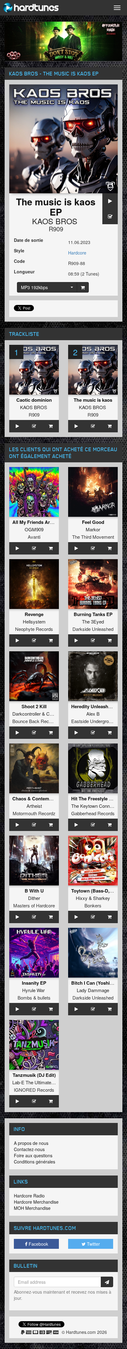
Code (19, 261)
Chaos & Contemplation (38, 798)
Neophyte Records (34, 629)
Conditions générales (34, 1161)
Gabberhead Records (93, 813)
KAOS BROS (54, 220)
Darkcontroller (26, 713)
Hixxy (82, 898)
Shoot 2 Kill (34, 706)
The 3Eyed (93, 621)
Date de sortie (28, 240)
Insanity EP (34, 982)
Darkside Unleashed (92, 629)
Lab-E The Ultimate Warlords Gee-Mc (50, 1082)
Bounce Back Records (35, 721)
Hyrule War (33, 990)
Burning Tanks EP (93, 614)
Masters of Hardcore (34, 905)
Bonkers (92, 905)
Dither (34, 898)
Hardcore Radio (29, 1196)
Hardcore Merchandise (36, 1202)
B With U (34, 890)
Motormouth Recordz (34, 813)
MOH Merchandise (32, 1208)
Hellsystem (34, 621)
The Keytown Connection (96, 806)
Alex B (93, 713)
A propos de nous (31, 1143)
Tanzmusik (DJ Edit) (34, 1075)
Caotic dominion (34, 399)
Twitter (93, 1244)
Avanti (34, 536)
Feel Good (93, 522)
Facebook (37, 1244)
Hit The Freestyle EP (93, 798)
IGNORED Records (34, 1089)
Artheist (34, 806)
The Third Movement (93, 536)
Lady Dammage (93, 990)
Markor (93, 529)
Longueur (24, 271)
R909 (56, 228)
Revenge (34, 614)
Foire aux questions (33, 1155)
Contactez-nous (29, 1149)
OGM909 (34, 529)
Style (19, 250)
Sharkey (101, 898)
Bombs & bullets (34, 997)
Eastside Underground (93, 721)
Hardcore (77, 253)
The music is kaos (93, 399)
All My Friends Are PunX (38, 522)
